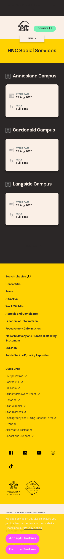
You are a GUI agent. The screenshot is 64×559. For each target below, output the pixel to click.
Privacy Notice (33, 528)
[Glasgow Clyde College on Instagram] (53, 454)
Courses (43, 28)
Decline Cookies (22, 549)
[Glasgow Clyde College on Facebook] (11, 454)
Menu (31, 38)
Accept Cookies (22, 538)
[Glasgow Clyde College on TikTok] (11, 468)
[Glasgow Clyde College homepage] (24, 26)
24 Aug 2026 (32, 100)
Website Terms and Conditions (25, 512)
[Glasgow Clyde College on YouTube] (39, 454)
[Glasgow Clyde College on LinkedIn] (25, 454)
